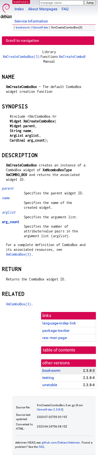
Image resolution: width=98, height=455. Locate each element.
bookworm (23, 27)
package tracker (55, 330)
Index (19, 9)
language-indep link (59, 323)
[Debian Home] (6, 9)
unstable (49, 385)
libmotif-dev (40, 27)
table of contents (59, 350)
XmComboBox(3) (18, 254)
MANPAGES (21, 1)
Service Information (31, 21)
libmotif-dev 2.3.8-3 (49, 409)
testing (48, 377)
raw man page (54, 337)
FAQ (65, 9)
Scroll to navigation (22, 40)
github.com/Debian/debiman (61, 442)
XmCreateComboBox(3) (21, 57)
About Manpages (42, 9)
